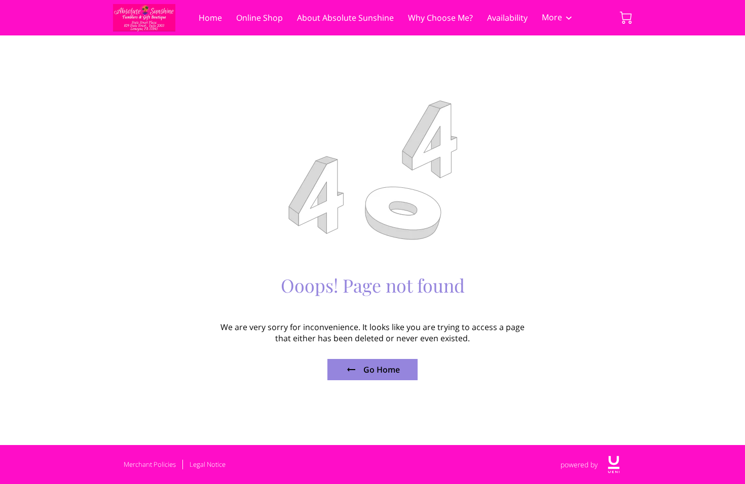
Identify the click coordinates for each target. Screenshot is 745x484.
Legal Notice (208, 464)
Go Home (381, 369)
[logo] (613, 464)
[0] (626, 18)
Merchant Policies (150, 464)
